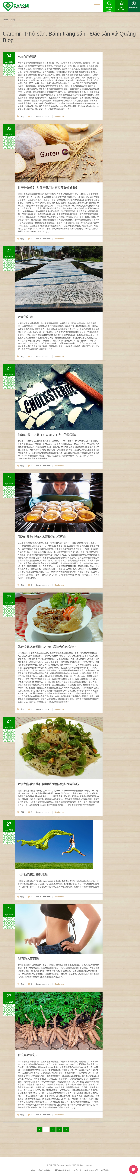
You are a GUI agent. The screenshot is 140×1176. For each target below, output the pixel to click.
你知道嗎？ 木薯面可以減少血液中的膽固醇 (47, 435)
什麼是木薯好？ (28, 1055)
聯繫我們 (105, 1170)
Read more (59, 116)
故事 (33, 1170)
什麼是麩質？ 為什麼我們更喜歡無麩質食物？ (48, 187)
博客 (22, 116)
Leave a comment (43, 116)
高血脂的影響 (27, 57)
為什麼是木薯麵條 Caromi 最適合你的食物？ (47, 647)
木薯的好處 (25, 317)
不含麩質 (77, 1170)
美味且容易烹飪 (91, 1170)
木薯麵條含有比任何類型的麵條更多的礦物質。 (49, 784)
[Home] (16, 6)
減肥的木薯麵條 (28, 958)
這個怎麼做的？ (45, 1170)
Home (5, 20)
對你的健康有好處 (62, 1170)
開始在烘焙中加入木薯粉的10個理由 (42, 536)
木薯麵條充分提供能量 (33, 874)
